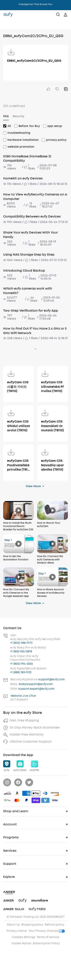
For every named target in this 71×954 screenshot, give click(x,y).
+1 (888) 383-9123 (20, 672)
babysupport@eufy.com (36, 684)
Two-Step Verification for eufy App (30, 310)
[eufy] (8, 14)
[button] (7, 24)
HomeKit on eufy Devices (23, 178)
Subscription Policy (46, 943)
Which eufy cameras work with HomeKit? (27, 290)
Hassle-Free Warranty (26, 734)
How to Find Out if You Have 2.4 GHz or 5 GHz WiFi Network (35, 330)
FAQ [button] (6, 116)
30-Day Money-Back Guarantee (34, 727)
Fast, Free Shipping (24, 720)
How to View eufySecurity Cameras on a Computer (35, 196)
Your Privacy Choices (43, 931)
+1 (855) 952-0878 (21, 651)
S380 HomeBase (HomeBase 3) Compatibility (27, 158)
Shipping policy (32, 924)
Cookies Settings (23, 937)
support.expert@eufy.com (36, 689)
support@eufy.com (51, 679)
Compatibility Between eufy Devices (32, 216)
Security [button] (18, 116)
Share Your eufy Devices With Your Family (30, 234)
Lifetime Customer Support (30, 741)
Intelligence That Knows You (35, 4)
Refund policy (54, 924)
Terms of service (48, 937)
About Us (13, 924)
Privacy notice (17, 931)
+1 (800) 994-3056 (21, 664)
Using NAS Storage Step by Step (28, 254)
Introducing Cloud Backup (24, 270)
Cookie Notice (21, 943)
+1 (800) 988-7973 (21, 643)
